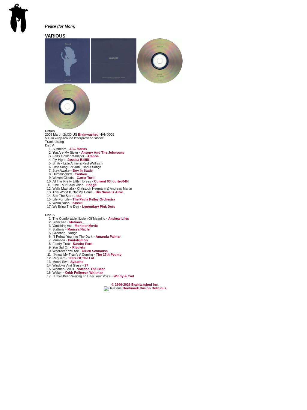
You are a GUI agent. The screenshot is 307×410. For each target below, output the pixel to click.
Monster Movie (86, 226)
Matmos (75, 222)
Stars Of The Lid (81, 258)
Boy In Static (83, 170)
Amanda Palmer (108, 236)
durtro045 (120, 181)
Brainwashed (88, 134)
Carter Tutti (85, 177)
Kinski (77, 203)
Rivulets (78, 247)
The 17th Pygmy (108, 254)
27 (86, 265)
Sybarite (76, 262)
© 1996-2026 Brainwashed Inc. (135, 284)
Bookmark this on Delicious (144, 288)
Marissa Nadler (79, 229)
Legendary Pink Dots (98, 206)
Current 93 (102, 181)
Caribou (81, 174)
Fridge (91, 185)
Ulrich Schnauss (95, 251)
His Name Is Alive (109, 192)
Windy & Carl (124, 276)
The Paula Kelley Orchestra (94, 199)
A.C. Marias (78, 149)
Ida (78, 195)
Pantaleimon (78, 240)
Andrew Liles (118, 218)
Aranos (93, 156)
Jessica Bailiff (78, 159)
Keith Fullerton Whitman (84, 272)
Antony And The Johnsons (102, 152)
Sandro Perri (82, 244)
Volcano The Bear (91, 269)
